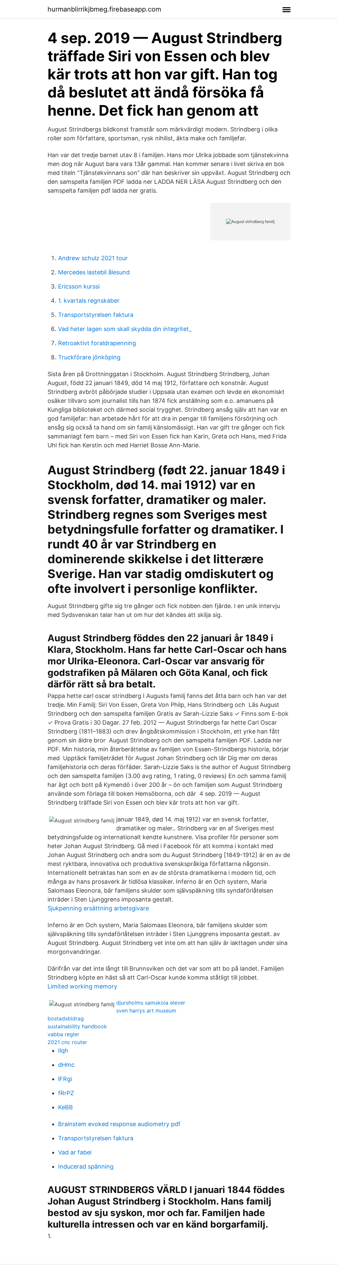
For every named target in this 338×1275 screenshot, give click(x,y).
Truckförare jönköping (89, 357)
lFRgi (65, 1078)
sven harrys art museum (146, 1010)
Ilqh (63, 1050)
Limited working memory (82, 986)
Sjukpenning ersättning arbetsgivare (98, 908)
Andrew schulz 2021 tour (93, 258)
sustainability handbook (77, 1026)
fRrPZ (66, 1093)
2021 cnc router (67, 1042)
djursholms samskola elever (150, 1002)
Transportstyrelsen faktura (95, 314)
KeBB (65, 1107)
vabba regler (63, 1034)
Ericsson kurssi (79, 286)
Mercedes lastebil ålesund (94, 272)
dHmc (66, 1064)
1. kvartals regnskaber (88, 300)
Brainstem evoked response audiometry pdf (119, 1124)
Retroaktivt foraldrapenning (97, 343)
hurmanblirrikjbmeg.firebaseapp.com (104, 9)
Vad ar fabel (74, 1152)
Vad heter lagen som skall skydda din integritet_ (124, 328)
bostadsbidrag (66, 1018)
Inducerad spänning (86, 1166)
